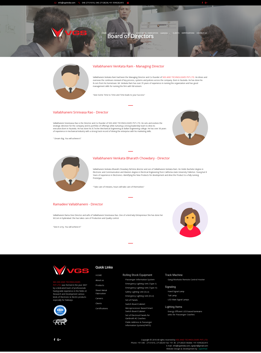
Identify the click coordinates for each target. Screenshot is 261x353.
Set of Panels (131, 300)
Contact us (202, 33)
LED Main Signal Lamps (178, 299)
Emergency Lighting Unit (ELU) (139, 295)
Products (126, 33)
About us (113, 33)
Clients (176, 33)
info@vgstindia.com (66, 3)
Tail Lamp (172, 295)
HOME (104, 33)
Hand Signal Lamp (176, 291)
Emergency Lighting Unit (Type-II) (141, 287)
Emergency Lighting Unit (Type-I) (140, 283)
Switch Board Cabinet (135, 304)
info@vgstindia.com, (182, 346)
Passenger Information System (140, 279)
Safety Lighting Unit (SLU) (137, 291)
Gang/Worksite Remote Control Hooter (186, 279)
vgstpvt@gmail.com (199, 346)
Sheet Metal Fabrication (147, 33)
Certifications (188, 33)
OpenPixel (202, 348)
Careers (164, 33)
